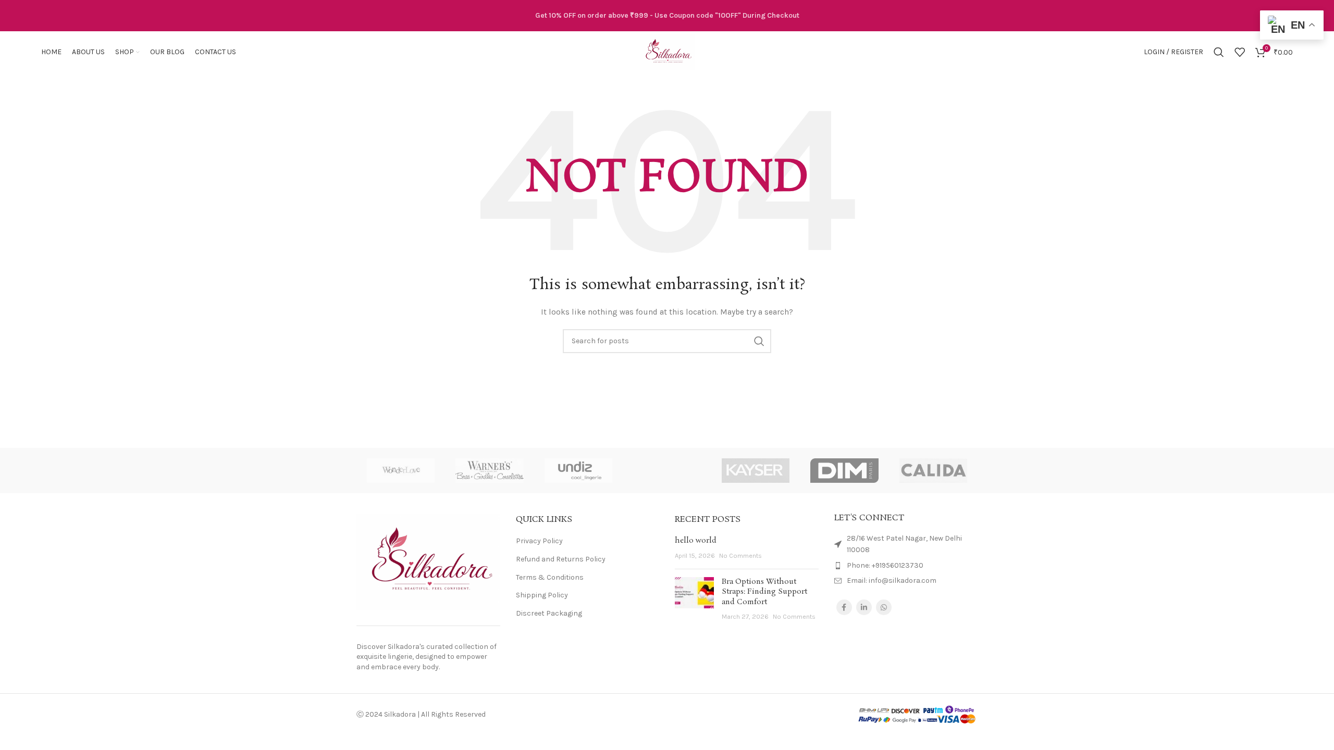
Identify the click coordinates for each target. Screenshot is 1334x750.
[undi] (578, 470)
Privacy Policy (539, 540)
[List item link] (906, 565)
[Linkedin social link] (864, 607)
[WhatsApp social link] (884, 607)
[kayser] (755, 470)
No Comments (740, 555)
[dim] (844, 470)
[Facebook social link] (844, 607)
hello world (696, 540)
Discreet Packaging (549, 613)
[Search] (1218, 52)
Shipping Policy (542, 595)
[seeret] (667, 470)
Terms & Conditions (550, 577)
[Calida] (933, 470)
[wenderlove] (400, 470)
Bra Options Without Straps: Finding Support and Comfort (764, 592)
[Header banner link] (667, 15)
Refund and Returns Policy (561, 559)
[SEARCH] (759, 341)
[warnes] (489, 470)
